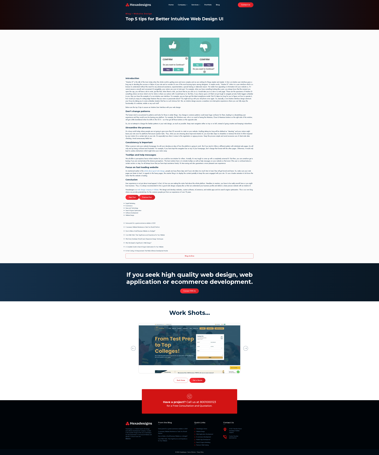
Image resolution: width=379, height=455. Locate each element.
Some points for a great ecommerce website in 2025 (140, 223)
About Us (128, 438)
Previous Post (147, 197)
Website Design (143, 14)
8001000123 (208, 402)
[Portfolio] (189, 348)
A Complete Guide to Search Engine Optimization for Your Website (144, 247)
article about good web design (154, 171)
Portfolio (208, 5)
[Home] (138, 4)
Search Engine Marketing (203, 442)
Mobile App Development (203, 439)
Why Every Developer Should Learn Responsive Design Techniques (144, 239)
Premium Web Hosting (202, 445)
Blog (218, 5)
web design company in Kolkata (148, 190)
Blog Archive (189, 256)
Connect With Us (189, 291)
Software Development (132, 213)
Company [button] (182, 5)
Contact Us (245, 5)
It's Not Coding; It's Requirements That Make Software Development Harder (147, 251)
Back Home (181, 380)
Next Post (132, 197)
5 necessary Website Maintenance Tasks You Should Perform (143, 227)
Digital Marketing (130, 203)
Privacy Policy (200, 452)
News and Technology (132, 208)
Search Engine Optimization (133, 210)
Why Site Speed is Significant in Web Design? (139, 243)
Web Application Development (204, 434)
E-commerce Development (203, 437)
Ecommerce (129, 206)
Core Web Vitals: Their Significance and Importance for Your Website (145, 235)
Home (171, 5)
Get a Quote (197, 380)
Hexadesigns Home (201, 429)
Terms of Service (191, 452)
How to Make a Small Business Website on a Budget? (140, 231)
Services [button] (195, 5)
